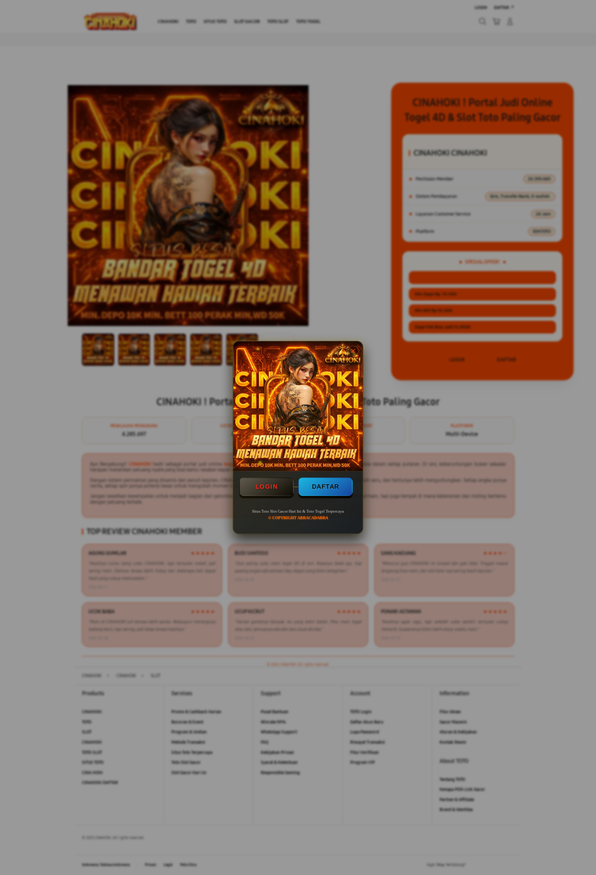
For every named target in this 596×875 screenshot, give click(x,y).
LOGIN (266, 486)
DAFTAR (325, 486)
